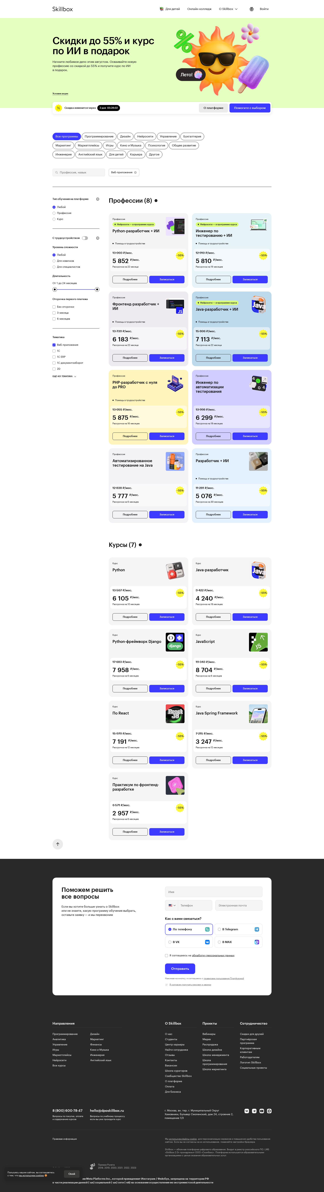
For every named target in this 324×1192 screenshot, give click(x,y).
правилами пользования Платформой (224, 978)
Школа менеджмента (215, 1055)
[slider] (54, 289)
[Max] (269, 1111)
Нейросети (59, 1060)
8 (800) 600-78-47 (67, 1110)
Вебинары (208, 1034)
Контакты (171, 1060)
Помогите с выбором (250, 107)
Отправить (180, 968)
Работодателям (250, 1057)
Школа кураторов (176, 1071)
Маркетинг (97, 1039)
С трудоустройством (66, 238)
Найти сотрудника (176, 1050)
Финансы (96, 1044)
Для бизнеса (173, 1092)
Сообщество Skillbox (178, 1076)
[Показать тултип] (97, 199)
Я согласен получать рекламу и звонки (190, 985)
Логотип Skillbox (250, 1062)
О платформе (213, 107)
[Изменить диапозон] (54, 289)
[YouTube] (262, 1111)
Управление (59, 1044)
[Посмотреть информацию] (251, 9)
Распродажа (210, 1044)
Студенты (171, 1039)
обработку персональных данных (213, 955)
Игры (55, 1050)
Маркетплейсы (61, 1055)
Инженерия (97, 1055)
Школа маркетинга (214, 1069)
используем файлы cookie (183, 1139)
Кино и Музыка (99, 1050)
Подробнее (130, 279)
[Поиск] (56, 172)
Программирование (65, 1034)
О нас (168, 1034)
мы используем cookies (31, 1175)
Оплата (169, 1086)
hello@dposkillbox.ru (107, 1110)
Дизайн (94, 1034)
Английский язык (100, 1060)
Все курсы (59, 1065)
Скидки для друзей (252, 1034)
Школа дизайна (212, 1050)
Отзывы (170, 1055)
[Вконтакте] (246, 1111)
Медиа (206, 1039)
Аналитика (59, 1039)
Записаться (167, 279)
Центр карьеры (174, 1044)
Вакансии (171, 1065)
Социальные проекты (253, 1068)
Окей (71, 1174)
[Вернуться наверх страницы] (57, 844)
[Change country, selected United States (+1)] (171, 905)
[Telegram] (254, 1111)
